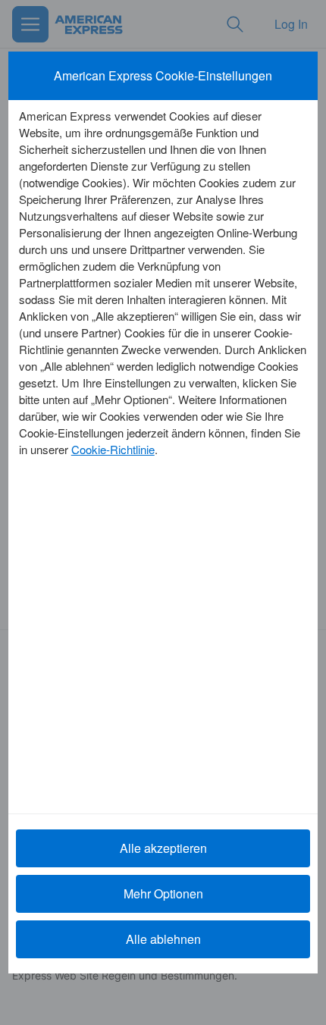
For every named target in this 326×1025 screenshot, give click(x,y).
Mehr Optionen (163, 893)
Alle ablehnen (163, 939)
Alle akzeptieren (163, 848)
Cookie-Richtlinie (113, 449)
